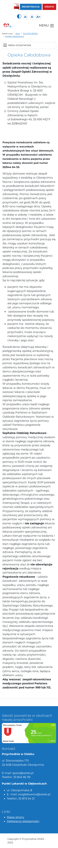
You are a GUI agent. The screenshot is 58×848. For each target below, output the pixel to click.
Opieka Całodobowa (14, 36)
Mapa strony (15, 817)
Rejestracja (32, 6)
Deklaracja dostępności (23, 821)
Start (17, 33)
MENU (44, 25)
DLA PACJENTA (30, 33)
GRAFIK (49, 6)
